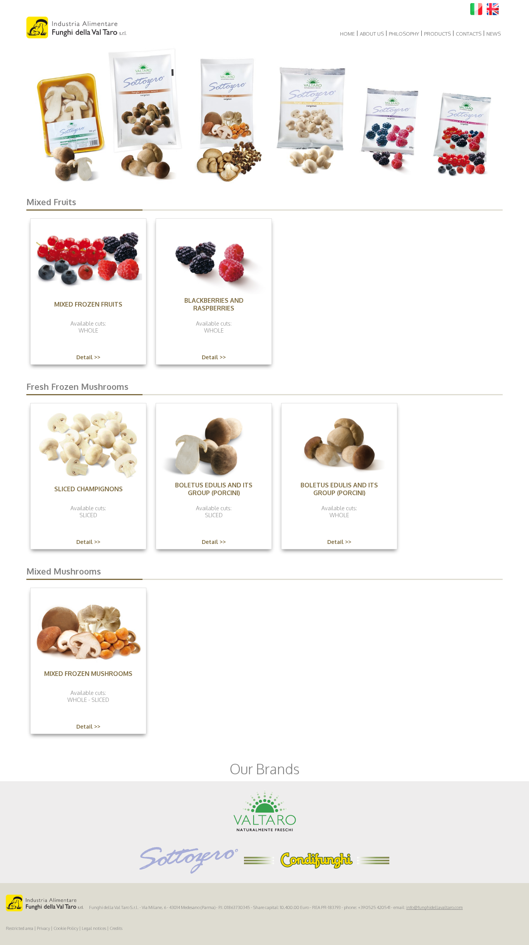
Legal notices (94, 928)
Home (347, 34)
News (493, 34)
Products (437, 34)
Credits (116, 928)
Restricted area (19, 928)
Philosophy (404, 34)
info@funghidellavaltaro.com (434, 907)
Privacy (43, 928)
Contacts (468, 34)
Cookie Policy (65, 928)
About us (372, 34)
